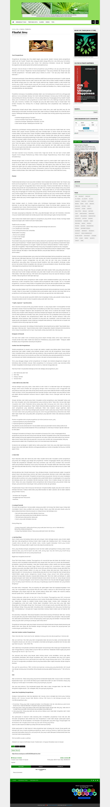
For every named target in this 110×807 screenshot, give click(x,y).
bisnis (77, 203)
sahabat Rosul (85, 228)
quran (83, 225)
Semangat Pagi (21, 22)
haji (89, 206)
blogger (21, 766)
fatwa (84, 206)
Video (48, 22)
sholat (77, 233)
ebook (92, 203)
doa (86, 203)
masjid (90, 218)
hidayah (77, 208)
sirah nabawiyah (86, 233)
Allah (91, 198)
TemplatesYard (52, 805)
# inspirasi (22, 746)
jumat (77, 216)
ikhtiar (91, 211)
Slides (41, 22)
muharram (78, 220)
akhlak (87, 196)
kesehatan (92, 216)
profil (89, 223)
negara (77, 223)
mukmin (86, 220)
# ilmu (17, 746)
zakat (77, 240)
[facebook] (91, 780)
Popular (86, 141)
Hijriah (89, 208)
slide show (78, 235)
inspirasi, (25, 35)
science (77, 230)
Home (13, 29)
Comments (94, 141)
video (86, 238)
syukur (94, 235)
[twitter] (93, 780)
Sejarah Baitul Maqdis (81, 145)
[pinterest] (97, 780)
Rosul (77, 228)
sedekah (84, 230)
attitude (90, 201)
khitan (85, 218)
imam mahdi (83, 213)
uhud (81, 238)
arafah (84, 201)
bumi (82, 203)
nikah (83, 223)
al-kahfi (84, 198)
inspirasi (22, 29)
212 (76, 196)
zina (82, 240)
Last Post (77, 141)
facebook (60, 766)
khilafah (78, 218)
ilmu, (21, 35)
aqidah (77, 201)
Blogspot (69, 805)
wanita (92, 238)
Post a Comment (17, 772)
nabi (91, 220)
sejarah (91, 230)
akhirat (81, 196)
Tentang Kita (33, 22)
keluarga (84, 216)
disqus (41, 766)
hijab (83, 208)
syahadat (87, 235)
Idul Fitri (78, 211)
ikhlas (85, 211)
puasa (77, 225)
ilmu (17, 29)
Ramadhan (90, 225)
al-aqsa (77, 198)
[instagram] (95, 780)
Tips (52, 22)
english (77, 206)
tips (76, 238)
